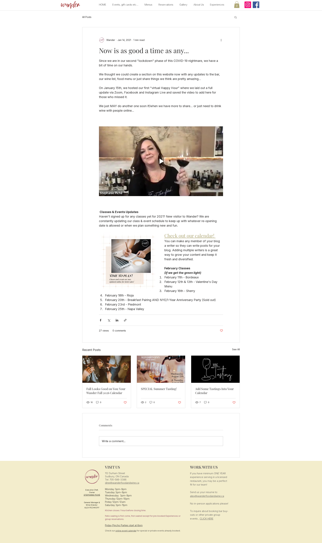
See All (236, 349)
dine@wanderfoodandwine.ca (122, 482)
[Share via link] (125, 320)
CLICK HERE (206, 518)
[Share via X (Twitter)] (108, 320)
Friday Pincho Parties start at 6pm (124, 525)
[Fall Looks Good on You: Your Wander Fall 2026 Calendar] (106, 369)
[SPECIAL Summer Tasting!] (161, 369)
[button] (70, 5)
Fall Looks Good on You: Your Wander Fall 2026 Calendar (105, 391)
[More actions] (221, 40)
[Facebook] (256, 5)
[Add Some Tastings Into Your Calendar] (215, 369)
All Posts (86, 17)
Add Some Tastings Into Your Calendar (214, 391)
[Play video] (161, 161)
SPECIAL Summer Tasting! (159, 389)
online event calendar (125, 530)
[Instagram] (248, 5)
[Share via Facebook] (100, 320)
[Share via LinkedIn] (117, 320)
